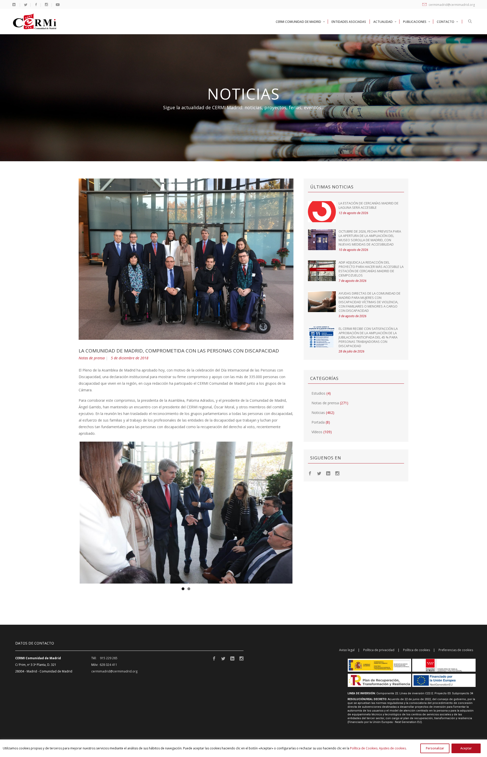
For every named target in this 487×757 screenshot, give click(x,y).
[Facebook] (310, 473)
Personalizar (435, 748)
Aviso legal (347, 650)
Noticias (318, 412)
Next (300, 513)
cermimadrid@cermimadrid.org (451, 5)
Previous (72, 513)
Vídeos (316, 431)
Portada (318, 422)
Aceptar (466, 748)
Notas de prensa (92, 358)
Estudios (318, 393)
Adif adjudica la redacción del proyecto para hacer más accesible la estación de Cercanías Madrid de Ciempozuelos (371, 269)
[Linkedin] (328, 473)
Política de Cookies (363, 748)
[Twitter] (319, 473)
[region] (243, 748)
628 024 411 (108, 665)
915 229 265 (108, 658)
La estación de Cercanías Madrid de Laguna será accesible (368, 205)
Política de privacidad (378, 650)
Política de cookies (416, 650)
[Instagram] (337, 473)
